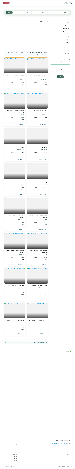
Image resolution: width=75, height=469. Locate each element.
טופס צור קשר (34, 449)
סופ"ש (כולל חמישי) (67, 450)
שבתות (69, 447)
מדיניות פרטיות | (13, 466)
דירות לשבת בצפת (16, 454)
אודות (49, 3)
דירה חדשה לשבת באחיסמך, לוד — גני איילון (37, 110)
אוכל (53, 450)
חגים (70, 449)
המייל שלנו (35, 447)
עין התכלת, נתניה (21, 79)
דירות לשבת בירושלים (15, 447)
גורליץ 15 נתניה (21, 254)
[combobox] (59, 12)
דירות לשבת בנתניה (16, 458)
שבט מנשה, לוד (44, 114)
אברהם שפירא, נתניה (20, 149)
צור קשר (26, 3)
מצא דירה (53, 3)
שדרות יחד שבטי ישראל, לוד (19, 324)
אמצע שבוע (69, 452)
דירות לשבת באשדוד (15, 460)
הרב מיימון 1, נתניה (44, 79)
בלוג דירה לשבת (39, 3)
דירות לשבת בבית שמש (15, 452)
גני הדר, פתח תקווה (44, 184)
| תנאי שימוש (8, 466)
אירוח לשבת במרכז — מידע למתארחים (39, 342)
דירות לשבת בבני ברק (15, 449)
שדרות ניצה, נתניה (21, 114)
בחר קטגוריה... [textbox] (44, 12)
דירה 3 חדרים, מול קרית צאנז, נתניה (17, 181)
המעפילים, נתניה (44, 149)
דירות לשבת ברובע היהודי (15, 450)
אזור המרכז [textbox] (63, 12)
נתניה (23, 184)
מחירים (45, 3)
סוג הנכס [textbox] (26, 12)
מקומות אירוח (51, 447)
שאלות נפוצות (32, 3)
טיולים (53, 449)
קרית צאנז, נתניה (44, 219)
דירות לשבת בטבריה (15, 456)
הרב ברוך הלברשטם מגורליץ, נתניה (41, 289)
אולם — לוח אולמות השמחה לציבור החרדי (58, 443)
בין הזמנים (69, 454)
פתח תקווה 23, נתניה (43, 324)
